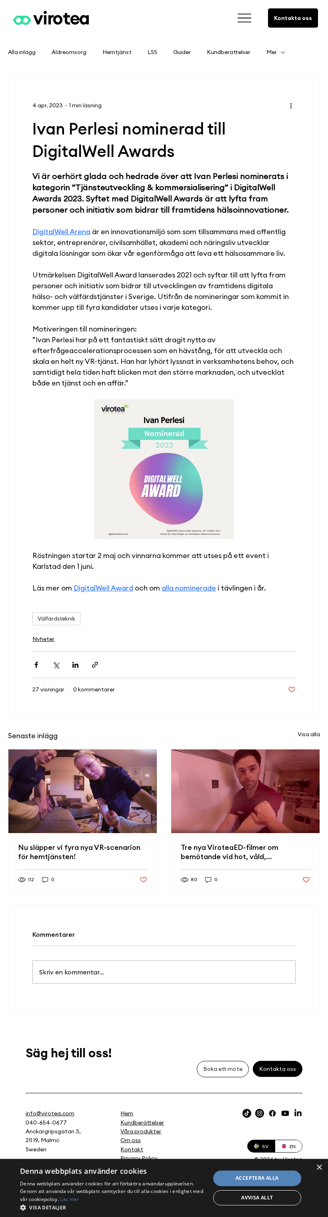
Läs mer (69, 1199)
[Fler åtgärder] (291, 105)
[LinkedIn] (298, 1113)
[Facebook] (272, 1113)
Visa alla (309, 734)
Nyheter (43, 639)
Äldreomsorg (69, 52)
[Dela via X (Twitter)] (56, 665)
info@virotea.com (50, 1113)
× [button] (319, 1168)
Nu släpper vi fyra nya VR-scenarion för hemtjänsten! (79, 852)
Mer (271, 52)
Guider (182, 52)
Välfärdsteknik (56, 618)
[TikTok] (246, 1113)
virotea (61, 18)
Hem (126, 1113)
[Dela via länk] (95, 665)
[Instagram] (259, 1113)
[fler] (245, 18)
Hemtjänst (117, 52)
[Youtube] (285, 1113)
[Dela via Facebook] (36, 665)
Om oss (130, 1140)
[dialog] (164, 1188)
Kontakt (131, 1149)
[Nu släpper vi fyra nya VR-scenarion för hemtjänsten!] (82, 791)
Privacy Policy (139, 1158)
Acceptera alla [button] (257, 1178)
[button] (112, 1207)
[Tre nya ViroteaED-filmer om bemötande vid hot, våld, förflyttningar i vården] (245, 791)
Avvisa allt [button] (257, 1197)
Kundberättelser (228, 52)
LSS (152, 52)
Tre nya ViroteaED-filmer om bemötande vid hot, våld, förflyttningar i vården (229, 852)
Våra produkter (140, 1131)
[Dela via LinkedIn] (75, 665)
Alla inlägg (22, 52)
